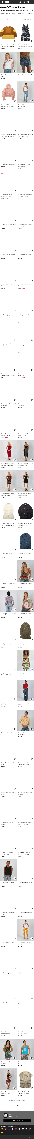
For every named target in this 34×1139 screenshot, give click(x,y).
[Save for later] (15, 41)
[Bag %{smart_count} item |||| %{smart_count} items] (32, 2)
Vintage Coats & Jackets (18, 13)
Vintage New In (5, 13)
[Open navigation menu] (2, 2)
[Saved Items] (28, 2)
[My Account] (24, 2)
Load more (17, 1106)
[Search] (20, 2)
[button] (2, 1129)
